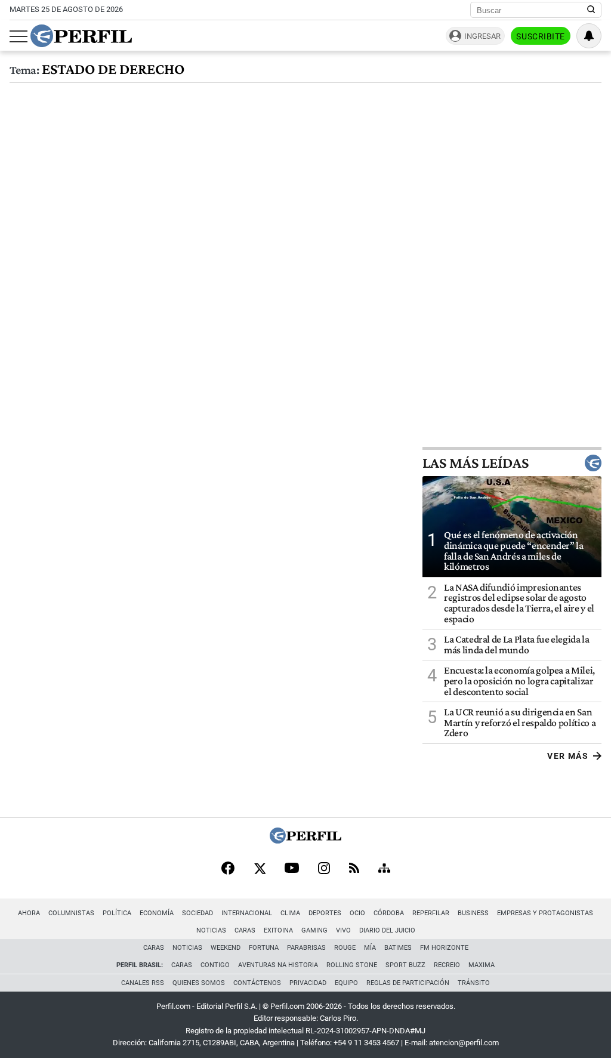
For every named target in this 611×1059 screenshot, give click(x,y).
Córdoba (389, 913)
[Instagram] (324, 869)
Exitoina (278, 930)
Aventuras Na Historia (278, 965)
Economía (157, 913)
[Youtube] (292, 869)
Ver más (567, 756)
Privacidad (307, 983)
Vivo (343, 930)
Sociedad (197, 913)
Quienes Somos (198, 983)
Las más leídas (475, 463)
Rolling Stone (351, 965)
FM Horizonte (444, 948)
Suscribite (540, 36)
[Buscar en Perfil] (591, 10)
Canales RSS (142, 983)
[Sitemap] (384, 869)
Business (473, 913)
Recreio (447, 965)
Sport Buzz (405, 965)
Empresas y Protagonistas (545, 913)
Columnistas (71, 913)
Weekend (225, 948)
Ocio (357, 913)
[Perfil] (305, 840)
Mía (370, 948)
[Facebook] (227, 869)
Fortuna (264, 948)
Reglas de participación (407, 983)
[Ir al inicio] (81, 35)
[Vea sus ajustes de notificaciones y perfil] (589, 36)
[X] (260, 869)
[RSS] (354, 869)
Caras (244, 930)
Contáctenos (257, 983)
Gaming (314, 930)
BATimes (398, 948)
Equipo (346, 983)
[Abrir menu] (18, 36)
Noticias (211, 930)
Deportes (324, 913)
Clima (290, 913)
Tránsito (474, 983)
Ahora (29, 913)
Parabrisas (306, 948)
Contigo (215, 965)
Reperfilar (430, 913)
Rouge (345, 948)
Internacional (246, 913)
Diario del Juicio (387, 930)
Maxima (481, 965)
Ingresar (482, 36)
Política (117, 913)
